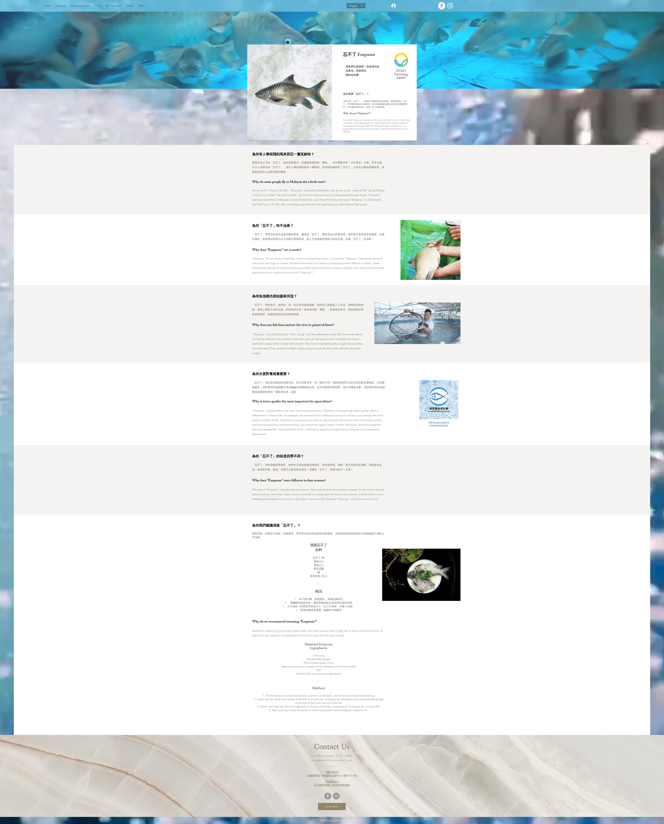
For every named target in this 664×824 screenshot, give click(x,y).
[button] (456, 340)
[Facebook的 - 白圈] (441, 5)
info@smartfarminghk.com (332, 760)
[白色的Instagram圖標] (450, 5)
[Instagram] (336, 796)
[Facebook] (327, 796)
